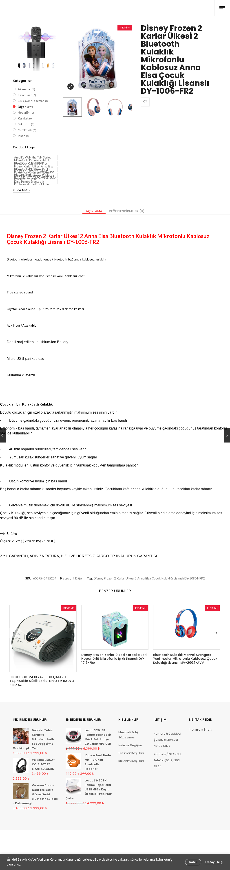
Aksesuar (24, 89)
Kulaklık (23, 118)
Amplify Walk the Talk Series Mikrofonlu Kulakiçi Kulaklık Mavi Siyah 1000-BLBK (32, 158)
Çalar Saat (25, 95)
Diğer (22, 106)
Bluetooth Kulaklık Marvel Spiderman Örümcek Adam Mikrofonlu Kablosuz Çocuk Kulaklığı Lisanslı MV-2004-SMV (35, 170)
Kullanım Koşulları (131, 761)
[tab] (94, 211)
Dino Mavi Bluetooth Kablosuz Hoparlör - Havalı (34, 176)
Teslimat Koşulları (131, 753)
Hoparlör (24, 112)
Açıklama (94, 211)
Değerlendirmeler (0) (126, 211)
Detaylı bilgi (214, 862)
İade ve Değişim (130, 745)
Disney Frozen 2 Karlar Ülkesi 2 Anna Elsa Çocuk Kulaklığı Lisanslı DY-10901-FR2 (149, 578)
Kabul (193, 862)
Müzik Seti (25, 130)
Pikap (21, 136)
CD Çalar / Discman (31, 101)
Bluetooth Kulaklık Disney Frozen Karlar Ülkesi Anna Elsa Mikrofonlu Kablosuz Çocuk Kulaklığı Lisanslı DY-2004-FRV (34, 164)
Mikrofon (24, 124)
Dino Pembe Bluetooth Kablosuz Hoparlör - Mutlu (31, 182)
